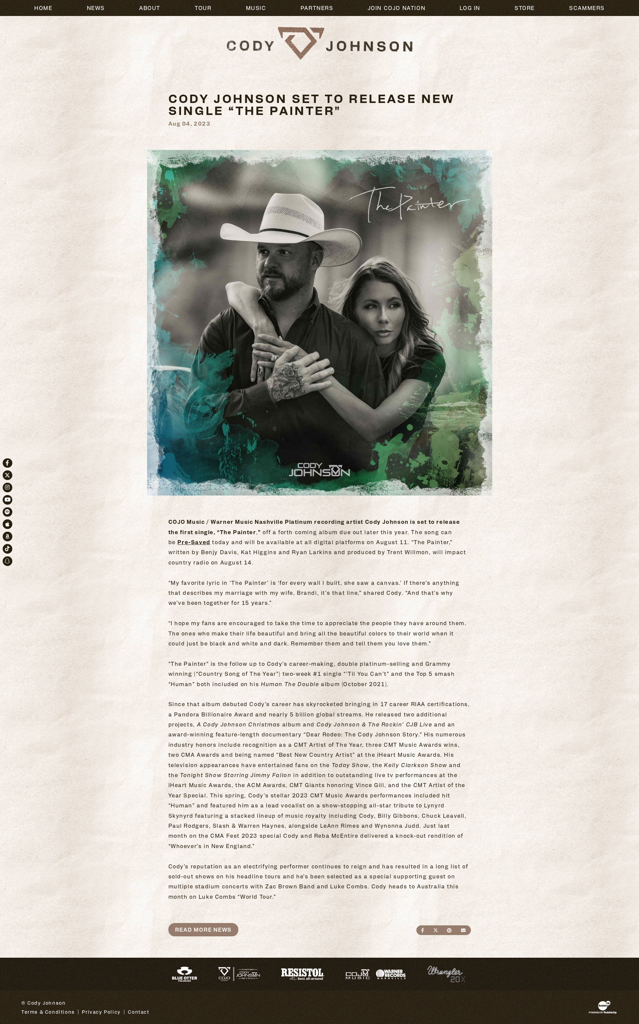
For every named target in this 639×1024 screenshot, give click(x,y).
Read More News (203, 929)
